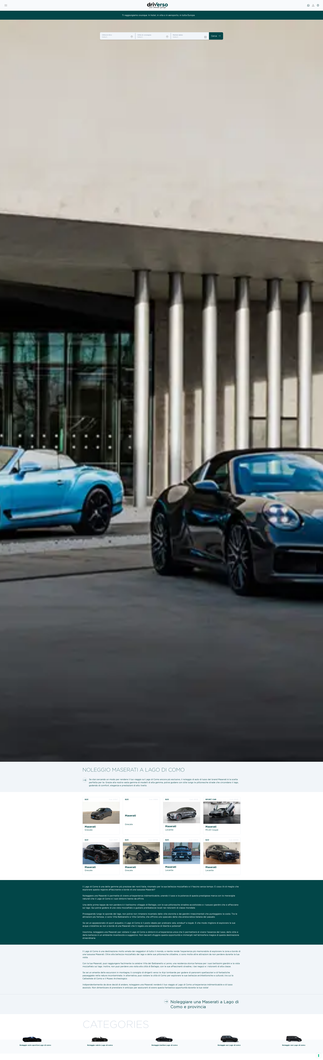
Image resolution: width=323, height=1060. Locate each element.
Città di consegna (144, 35)
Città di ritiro (107, 35)
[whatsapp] (308, 5)
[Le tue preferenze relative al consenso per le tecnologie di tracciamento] (318, 1055)
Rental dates (178, 35)
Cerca (216, 36)
